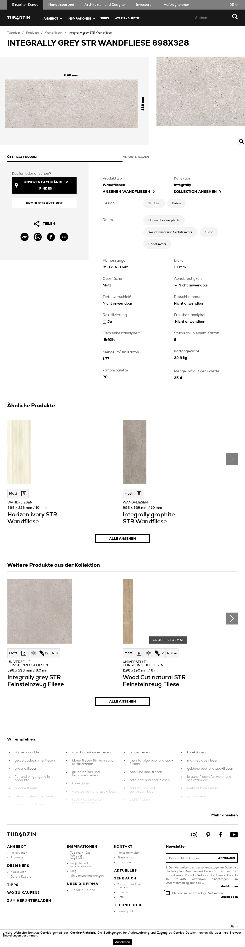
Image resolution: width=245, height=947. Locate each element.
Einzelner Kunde (25, 4)
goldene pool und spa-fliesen (210, 768)
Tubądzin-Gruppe (82, 890)
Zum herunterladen (29, 900)
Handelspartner (61, 4)
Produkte (32, 32)
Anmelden (226, 858)
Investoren (145, 4)
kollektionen (81, 783)
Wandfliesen (53, 32)
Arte (120, 896)
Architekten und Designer (105, 4)
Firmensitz (124, 857)
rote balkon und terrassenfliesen (142, 790)
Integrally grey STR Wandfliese (90, 32)
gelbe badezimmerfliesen (35, 760)
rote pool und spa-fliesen (150, 780)
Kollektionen (19, 852)
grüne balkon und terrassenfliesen (86, 773)
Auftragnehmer (176, 4)
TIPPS (104, 18)
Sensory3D (125, 911)
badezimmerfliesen (30, 804)
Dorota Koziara (21, 876)
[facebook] (51, 237)
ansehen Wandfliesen (126, 192)
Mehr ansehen (224, 815)
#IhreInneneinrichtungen (87, 875)
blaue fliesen (140, 752)
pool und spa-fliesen (146, 772)
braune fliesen (26, 768)
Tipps (12, 885)
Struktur (154, 203)
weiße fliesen (140, 799)
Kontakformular (128, 852)
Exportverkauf (127, 862)
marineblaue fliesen (202, 760)
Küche (209, 232)
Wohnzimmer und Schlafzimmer (170, 232)
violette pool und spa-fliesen (94, 791)
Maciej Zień (18, 871)
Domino (122, 892)
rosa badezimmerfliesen (91, 752)
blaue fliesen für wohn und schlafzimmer (93, 762)
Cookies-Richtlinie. (83, 932)
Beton (176, 203)
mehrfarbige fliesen (202, 788)
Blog (73, 870)
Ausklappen (229, 886)
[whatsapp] (37, 237)
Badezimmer (157, 244)
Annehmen (122, 942)
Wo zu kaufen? (127, 18)
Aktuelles (125, 870)
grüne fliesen (197, 796)
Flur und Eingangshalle (164, 220)
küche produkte (27, 752)
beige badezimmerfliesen (35, 796)
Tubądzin (13, 32)
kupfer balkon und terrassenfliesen (86, 801)
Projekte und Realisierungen (80, 865)
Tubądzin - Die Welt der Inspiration (80, 855)
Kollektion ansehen (195, 192)
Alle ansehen (122, 538)
